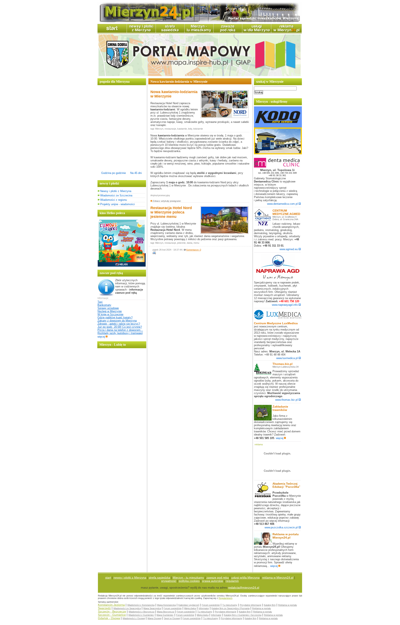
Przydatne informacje (250, 605)
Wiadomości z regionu (113, 199)
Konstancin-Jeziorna (111, 604)
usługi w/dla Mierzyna (245, 577)
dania (189, 243)
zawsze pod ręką (217, 577)
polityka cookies (189, 581)
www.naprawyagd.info (285, 304)
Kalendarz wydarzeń (188, 605)
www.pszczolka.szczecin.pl (281, 527)
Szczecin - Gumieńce (112, 614)
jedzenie (181, 243)
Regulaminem (225, 598)
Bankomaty (104, 305)
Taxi (100, 301)
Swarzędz (104, 608)
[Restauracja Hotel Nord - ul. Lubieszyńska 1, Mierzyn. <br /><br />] (224, 233)
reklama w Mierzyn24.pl (277, 577)
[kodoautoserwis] (278, 153)
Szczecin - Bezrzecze (112, 611)
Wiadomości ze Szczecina (116, 195)
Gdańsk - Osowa (109, 618)
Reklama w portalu (287, 605)
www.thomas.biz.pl (286, 399)
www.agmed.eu (289, 249)
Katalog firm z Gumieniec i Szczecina (242, 615)
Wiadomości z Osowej (133, 618)
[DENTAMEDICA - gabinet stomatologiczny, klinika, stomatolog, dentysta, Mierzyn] (278, 166)
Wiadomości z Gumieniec (141, 615)
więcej (101, 336)
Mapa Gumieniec (165, 615)
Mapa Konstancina (166, 605)
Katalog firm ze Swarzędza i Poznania (230, 608)
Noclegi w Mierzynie (110, 311)
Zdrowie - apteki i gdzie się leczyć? (119, 323)
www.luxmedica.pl (287, 358)
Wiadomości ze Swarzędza (127, 608)
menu (196, 243)
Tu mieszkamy (229, 605)
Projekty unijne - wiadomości (117, 204)
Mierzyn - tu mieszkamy (188, 577)
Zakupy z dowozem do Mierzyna (117, 320)
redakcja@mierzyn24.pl (243, 587)
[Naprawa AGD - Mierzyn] (278, 280)
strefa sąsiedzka (159, 577)
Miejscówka (190, 608)
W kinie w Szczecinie (110, 314)
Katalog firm (270, 605)
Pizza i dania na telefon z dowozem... (120, 330)
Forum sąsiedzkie (211, 605)
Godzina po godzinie (113, 173)
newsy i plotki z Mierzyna (130, 577)
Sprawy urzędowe (108, 308)
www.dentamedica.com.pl (282, 203)
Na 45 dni (136, 173)
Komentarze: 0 (193, 249)
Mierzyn (159, 128)
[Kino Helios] (122, 265)
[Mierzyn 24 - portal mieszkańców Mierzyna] (200, 22)
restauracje (170, 128)
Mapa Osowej (154, 618)
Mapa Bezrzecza (165, 611)
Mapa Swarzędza (152, 608)
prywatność (168, 581)
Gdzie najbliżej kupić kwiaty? (115, 317)
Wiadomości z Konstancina (141, 605)
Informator (204, 608)
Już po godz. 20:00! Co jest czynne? (120, 326)
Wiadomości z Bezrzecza (141, 611)
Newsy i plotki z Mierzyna (115, 191)
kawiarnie (182, 128)
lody (190, 128)
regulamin (232, 581)
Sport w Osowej (172, 618)
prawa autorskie (212, 581)
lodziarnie (198, 128)
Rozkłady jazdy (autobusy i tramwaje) (120, 333)
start (108, 577)
